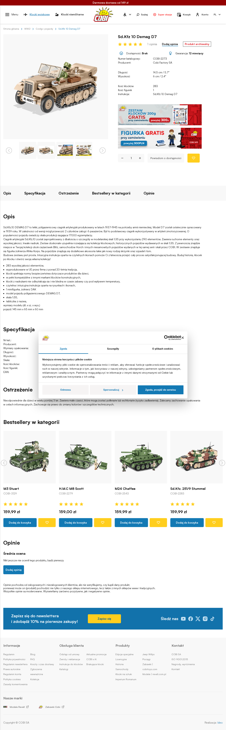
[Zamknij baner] (182, 338)
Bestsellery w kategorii (111, 193)
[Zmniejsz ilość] (121, 158)
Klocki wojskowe (40, 14)
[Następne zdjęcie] (102, 150)
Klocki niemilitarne (72, 14)
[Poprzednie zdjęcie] (9, 150)
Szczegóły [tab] (113, 348)
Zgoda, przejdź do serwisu (160, 389)
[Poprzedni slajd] (4, 463)
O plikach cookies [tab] (162, 348)
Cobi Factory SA (162, 62)
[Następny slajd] (222, 463)
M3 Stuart (11, 488)
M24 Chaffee (125, 488)
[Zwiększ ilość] (141, 158)
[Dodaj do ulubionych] (193, 158)
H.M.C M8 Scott (71, 488)
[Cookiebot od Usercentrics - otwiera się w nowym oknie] (166, 337)
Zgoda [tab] (63, 348)
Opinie (149, 193)
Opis (7, 193)
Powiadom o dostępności (165, 158)
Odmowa (65, 389)
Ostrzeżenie (69, 193)
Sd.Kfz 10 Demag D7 (165, 94)
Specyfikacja (34, 193)
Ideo (220, 722)
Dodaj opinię (14, 569)
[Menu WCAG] (127, 14)
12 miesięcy (196, 53)
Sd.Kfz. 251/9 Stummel (188, 488)
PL (215, 14)
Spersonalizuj (111, 389)
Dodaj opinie (170, 44)
